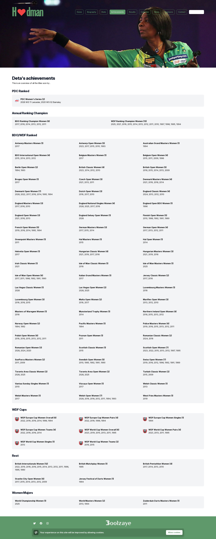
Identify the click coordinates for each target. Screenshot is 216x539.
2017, (17, 124)
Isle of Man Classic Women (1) (93, 263)
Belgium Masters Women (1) (92, 155)
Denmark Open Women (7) (28, 191)
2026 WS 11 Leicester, (30, 102)
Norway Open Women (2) (27, 323)
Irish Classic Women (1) (26, 263)
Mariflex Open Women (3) (155, 299)
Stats (103, 12)
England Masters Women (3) (29, 203)
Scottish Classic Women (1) (92, 347)
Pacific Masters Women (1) (92, 323)
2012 (33, 158)
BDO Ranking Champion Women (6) (32, 121)
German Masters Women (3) (93, 227)
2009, (156, 158)
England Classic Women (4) (156, 191)
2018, (125, 124)
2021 (17, 266)
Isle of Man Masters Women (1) (158, 263)
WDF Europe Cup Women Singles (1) (166, 417)
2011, (151, 124)
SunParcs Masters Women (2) (30, 359)
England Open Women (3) (27, 215)
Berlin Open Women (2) (26, 167)
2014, (28, 124)
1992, (157, 218)
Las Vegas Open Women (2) (92, 287)
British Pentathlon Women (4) (157, 464)
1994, (18, 170)
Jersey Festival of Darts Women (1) (96, 479)
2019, (17, 230)
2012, (39, 124)
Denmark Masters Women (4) (157, 179)
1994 (178, 124)
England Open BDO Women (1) (158, 203)
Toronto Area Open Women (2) (94, 371)
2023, (82, 146)
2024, (146, 194)
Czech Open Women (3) (90, 179)
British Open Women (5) (155, 167)
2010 (98, 170)
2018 (145, 290)
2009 (167, 170)
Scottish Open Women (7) (156, 347)
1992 (23, 326)
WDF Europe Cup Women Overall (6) (38, 417)
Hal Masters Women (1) (90, 239)
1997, (162, 124)
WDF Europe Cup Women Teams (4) (38, 429)
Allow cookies (174, 532)
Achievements (117, 12)
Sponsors (168, 12)
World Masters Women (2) (92, 501)
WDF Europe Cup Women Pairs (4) (101, 417)
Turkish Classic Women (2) (156, 371)
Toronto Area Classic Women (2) (31, 371)
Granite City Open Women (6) (29, 479)
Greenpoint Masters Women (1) (30, 239)
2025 (145, 266)
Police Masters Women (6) (156, 323)
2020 (28, 350)
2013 (28, 218)
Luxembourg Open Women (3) (30, 299)
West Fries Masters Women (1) (158, 395)
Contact (181, 12)
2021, (119, 124)
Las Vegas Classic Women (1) (29, 287)
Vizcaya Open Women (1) (91, 383)
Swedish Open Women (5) (92, 359)
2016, (23, 124)
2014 (161, 182)
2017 (17, 146)
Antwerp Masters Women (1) (29, 143)
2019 (145, 398)
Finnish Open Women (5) (155, 215)
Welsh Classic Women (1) (155, 383)
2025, (114, 124)
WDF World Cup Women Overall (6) (101, 429)
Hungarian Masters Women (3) (158, 251)
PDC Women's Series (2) (32, 99)
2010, (157, 124)
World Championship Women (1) (30, 501)
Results (132, 12)
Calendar (145, 12)
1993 (103, 146)
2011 (44, 124)
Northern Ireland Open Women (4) (160, 311)
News (156, 12)
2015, (130, 124)
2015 (81, 242)
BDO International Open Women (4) (32, 155)
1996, (168, 124)
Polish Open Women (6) (26, 335)
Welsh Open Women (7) (90, 395)
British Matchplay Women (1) (93, 464)
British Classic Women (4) (91, 167)
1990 (44, 278)
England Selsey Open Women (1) (95, 215)
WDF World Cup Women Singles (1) (37, 441)
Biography (91, 12)
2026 (81, 218)
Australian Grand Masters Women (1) (161, 143)
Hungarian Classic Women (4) (93, 251)
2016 (98, 206)
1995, (173, 124)
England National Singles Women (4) (97, 203)
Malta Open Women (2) (90, 299)
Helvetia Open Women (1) (27, 251)
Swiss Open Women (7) (154, 359)
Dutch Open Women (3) (90, 191)
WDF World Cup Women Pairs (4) (164, 429)
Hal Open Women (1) (153, 239)
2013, (34, 124)
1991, (162, 218)
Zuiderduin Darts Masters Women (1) (161, 501)
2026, (18, 194)
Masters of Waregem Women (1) (31, 311)
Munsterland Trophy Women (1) (94, 311)
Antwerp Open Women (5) (92, 143)
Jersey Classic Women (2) (156, 275)
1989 (167, 218)
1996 (161, 158)
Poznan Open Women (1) (91, 335)
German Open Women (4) (155, 227)
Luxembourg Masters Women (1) (159, 287)
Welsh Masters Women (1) (28, 395)
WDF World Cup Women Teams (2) (101, 441)
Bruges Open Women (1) (27, 179)
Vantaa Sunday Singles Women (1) (32, 383)
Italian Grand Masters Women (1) (95, 275)
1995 (178, 350)
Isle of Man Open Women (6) (29, 275)
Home (79, 12)
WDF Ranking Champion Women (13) (129, 121)
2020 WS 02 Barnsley (51, 102)
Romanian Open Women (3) (28, 347)
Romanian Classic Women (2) (157, 335)
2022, (23, 194)
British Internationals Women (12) (31, 464)
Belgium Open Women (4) (155, 155)
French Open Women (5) (27, 227)
